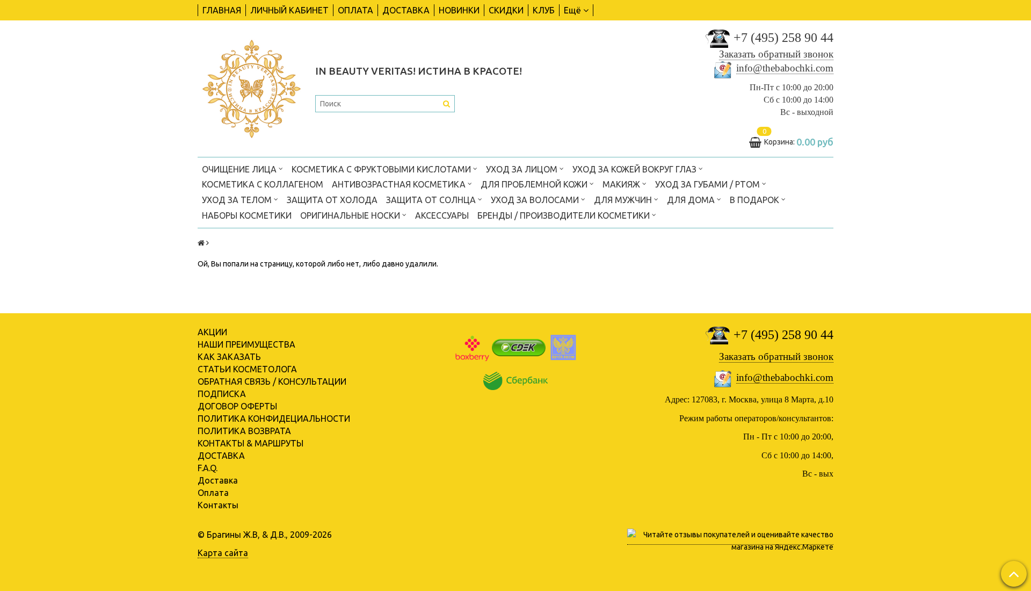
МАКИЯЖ (622, 184)
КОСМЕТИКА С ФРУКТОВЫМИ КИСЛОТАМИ (382, 169)
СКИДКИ (506, 10)
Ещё (572, 10)
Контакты (218, 505)
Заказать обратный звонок (776, 54)
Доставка (218, 480)
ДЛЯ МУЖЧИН (624, 200)
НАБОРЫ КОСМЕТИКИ (247, 215)
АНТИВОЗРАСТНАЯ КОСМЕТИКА (400, 184)
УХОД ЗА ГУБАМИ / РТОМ (708, 184)
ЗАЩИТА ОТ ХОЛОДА (332, 200)
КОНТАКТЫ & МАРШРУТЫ (250, 443)
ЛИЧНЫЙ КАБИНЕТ (289, 10)
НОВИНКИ (459, 10)
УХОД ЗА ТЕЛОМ (238, 200)
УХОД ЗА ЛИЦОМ (523, 169)
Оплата (213, 493)
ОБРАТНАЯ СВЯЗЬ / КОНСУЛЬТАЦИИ (272, 381)
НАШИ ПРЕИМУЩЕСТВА (246, 344)
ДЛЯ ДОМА (692, 200)
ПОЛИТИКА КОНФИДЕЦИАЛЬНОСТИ (274, 418)
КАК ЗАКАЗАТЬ (229, 357)
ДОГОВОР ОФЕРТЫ (237, 406)
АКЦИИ (212, 332)
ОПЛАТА (355, 10)
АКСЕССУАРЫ (442, 215)
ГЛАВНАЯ (221, 10)
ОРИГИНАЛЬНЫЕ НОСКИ (351, 215)
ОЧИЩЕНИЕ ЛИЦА (240, 169)
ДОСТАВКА (406, 10)
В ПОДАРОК (755, 200)
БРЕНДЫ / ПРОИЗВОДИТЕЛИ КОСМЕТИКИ (564, 215)
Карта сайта (223, 553)
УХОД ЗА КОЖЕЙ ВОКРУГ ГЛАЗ (635, 169)
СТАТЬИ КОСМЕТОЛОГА (247, 369)
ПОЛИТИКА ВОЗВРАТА (244, 431)
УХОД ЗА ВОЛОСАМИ (536, 200)
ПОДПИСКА (222, 394)
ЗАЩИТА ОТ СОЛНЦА (432, 200)
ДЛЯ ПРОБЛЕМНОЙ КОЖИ (535, 184)
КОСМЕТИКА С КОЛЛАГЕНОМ (262, 184)
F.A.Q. (207, 468)
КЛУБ (544, 10)
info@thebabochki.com (784, 68)
